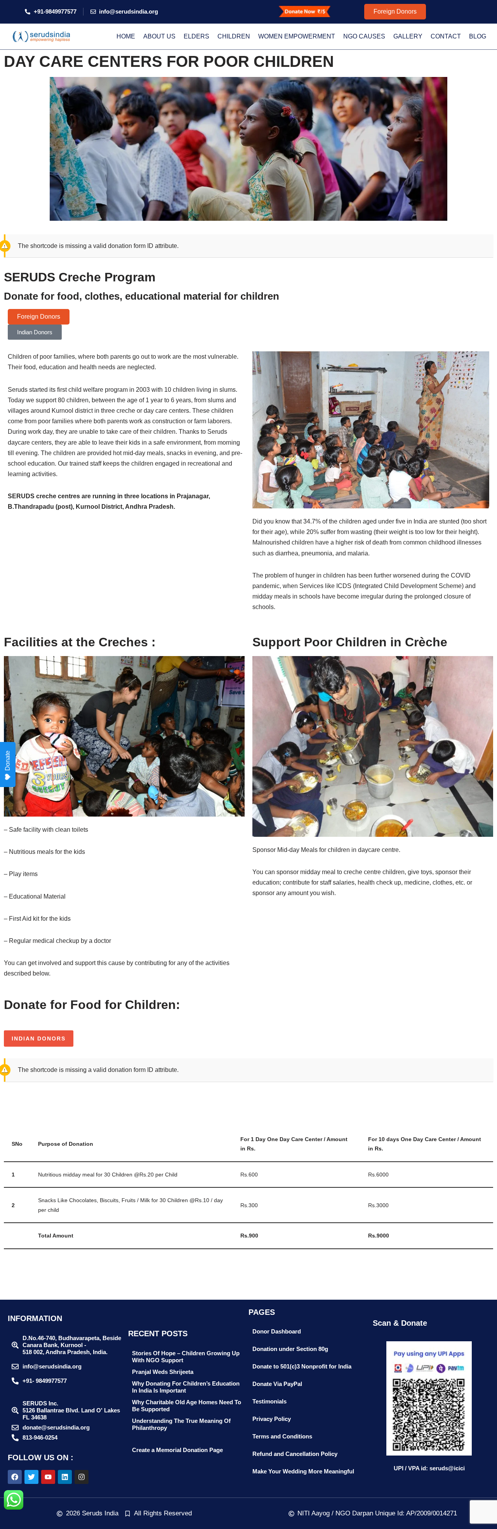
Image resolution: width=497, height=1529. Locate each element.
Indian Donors (39, 1038)
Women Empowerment (296, 36)
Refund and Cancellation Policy (294, 1453)
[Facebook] (15, 1477)
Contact (446, 36)
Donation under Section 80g (290, 1349)
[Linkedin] (65, 1477)
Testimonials (269, 1401)
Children (233, 36)
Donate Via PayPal (277, 1384)
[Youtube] (48, 1477)
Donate (7, 761)
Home (125, 36)
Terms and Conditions (282, 1436)
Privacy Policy (271, 1419)
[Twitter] (31, 1477)
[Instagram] (82, 1477)
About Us (159, 36)
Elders (196, 36)
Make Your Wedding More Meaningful (303, 1471)
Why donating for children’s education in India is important (186, 1387)
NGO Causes (364, 36)
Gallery (407, 36)
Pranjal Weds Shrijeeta (162, 1371)
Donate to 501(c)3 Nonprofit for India (301, 1366)
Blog (477, 36)
